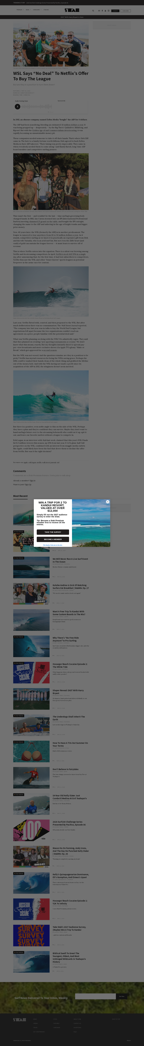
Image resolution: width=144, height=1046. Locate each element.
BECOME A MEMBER (53, 539)
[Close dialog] (107, 501)
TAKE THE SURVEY (53, 532)
